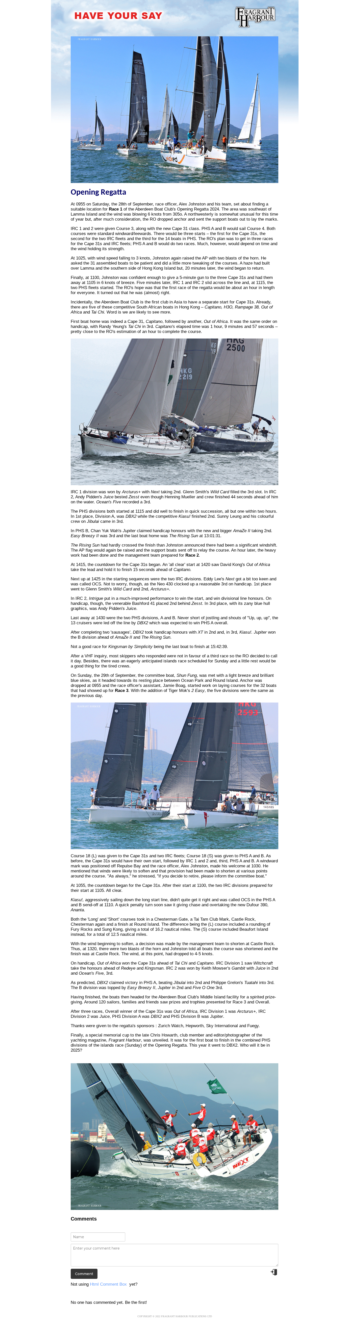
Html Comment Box (108, 1284)
